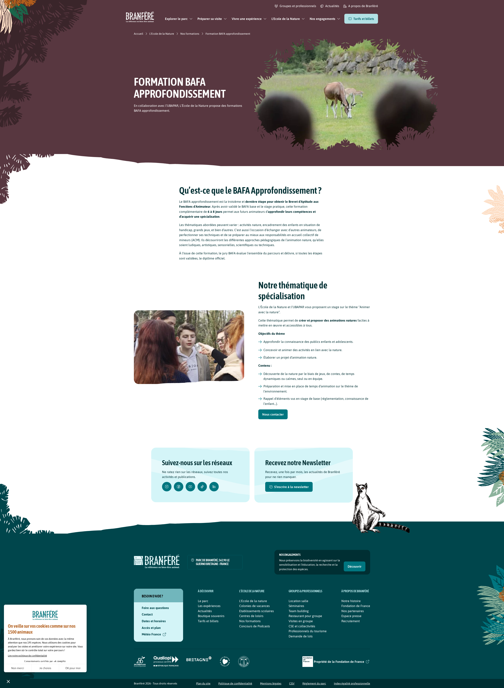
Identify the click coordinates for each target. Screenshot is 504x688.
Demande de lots (301, 636)
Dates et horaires (154, 621)
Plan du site (203, 683)
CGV (292, 683)
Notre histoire (351, 601)
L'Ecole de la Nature (161, 33)
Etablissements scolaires (256, 611)
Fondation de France (355, 606)
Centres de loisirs (251, 616)
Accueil (138, 33)
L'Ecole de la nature (253, 601)
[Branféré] (140, 17)
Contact (147, 614)
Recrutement (350, 621)
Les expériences (209, 606)
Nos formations (189, 33)
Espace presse (351, 616)
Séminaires (296, 606)
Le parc (203, 601)
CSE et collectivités (302, 626)
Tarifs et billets (208, 621)
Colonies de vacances (254, 606)
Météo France (151, 634)
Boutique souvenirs (211, 616)
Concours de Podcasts (254, 626)
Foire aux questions (155, 608)
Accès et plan (151, 627)
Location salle (298, 601)
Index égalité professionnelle (352, 683)
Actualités (205, 611)
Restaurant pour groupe (305, 616)
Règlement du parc (314, 683)
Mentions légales (270, 683)
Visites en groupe (301, 621)
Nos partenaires (352, 611)
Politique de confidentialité (235, 683)
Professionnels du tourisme (308, 631)
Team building (299, 611)
